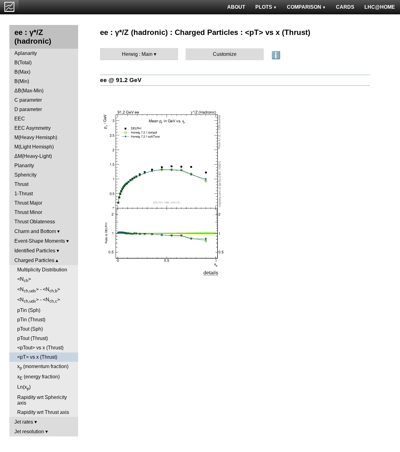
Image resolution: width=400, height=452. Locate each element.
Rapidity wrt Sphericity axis (42, 400)
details (210, 272)
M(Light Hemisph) (34, 146)
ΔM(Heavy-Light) (33, 156)
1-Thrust (23, 193)
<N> (24, 279)
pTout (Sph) (30, 329)
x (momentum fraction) (42, 367)
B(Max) (22, 72)
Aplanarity (25, 53)
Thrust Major (28, 203)
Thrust (21, 184)
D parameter (28, 109)
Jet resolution (29, 431)
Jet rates (23, 422)
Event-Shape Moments (39, 241)
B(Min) (21, 81)
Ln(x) (24, 387)
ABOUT (236, 7)
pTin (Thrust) (31, 319)
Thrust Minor (28, 212)
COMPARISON (304, 7)
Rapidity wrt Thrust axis (43, 412)
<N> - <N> (38, 290)
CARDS (345, 7)
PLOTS (263, 7)
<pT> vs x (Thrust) (37, 357)
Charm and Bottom (35, 231)
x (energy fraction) (38, 377)
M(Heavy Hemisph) (35, 137)
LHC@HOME (379, 7)
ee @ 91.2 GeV (121, 80)
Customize (225, 54)
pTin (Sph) (28, 310)
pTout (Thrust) (32, 338)
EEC (19, 118)
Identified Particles (34, 250)
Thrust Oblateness (34, 221)
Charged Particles (34, 260)
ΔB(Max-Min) (28, 90)
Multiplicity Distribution (42, 269)
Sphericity (25, 174)
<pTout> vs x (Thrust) (40, 347)
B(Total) (23, 62)
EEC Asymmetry (32, 128)
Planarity (24, 165)
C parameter (28, 100)
